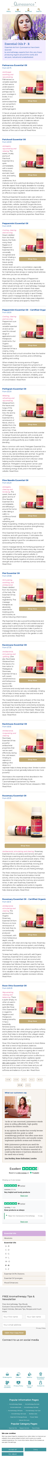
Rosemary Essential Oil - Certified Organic (24, 899)
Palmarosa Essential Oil (14, 65)
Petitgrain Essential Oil (14, 389)
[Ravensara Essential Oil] (32, 663)
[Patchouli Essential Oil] (32, 158)
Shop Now (32, 101)
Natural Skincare (24, 1420)
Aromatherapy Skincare (18, 1414)
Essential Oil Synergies (13, 1278)
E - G (23, 1079)
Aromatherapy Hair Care (33, 1410)
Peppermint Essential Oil (15, 223)
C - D (16, 1079)
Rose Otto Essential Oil (14, 985)
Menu (9, 11)
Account (28, 11)
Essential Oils (10, 1243)
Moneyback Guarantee (41, 1378)
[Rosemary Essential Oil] (25, 821)
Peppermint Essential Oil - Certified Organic (25, 310)
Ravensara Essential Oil (14, 645)
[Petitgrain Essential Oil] (32, 407)
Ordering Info (7, 1377)
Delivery (18, 1377)
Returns (29, 1377)
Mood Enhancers (11, 1283)
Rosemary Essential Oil (14, 795)
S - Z (28, 1085)
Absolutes (8, 1238)
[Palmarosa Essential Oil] (32, 84)
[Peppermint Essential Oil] (32, 242)
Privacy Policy (41, 1328)
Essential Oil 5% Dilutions (14, 1274)
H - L (31, 1079)
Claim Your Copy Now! (14, 1333)
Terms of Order (29, 1386)
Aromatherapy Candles (31, 1407)
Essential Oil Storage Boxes (18, 1417)
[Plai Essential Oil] (32, 592)
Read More (31, 130)
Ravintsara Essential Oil (14, 724)
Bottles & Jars (33, 1414)
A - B (8, 1079)
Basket (18, 11)
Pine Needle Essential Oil (15, 480)
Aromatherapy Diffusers (15, 1410)
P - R (20, 1085)
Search (38, 11)
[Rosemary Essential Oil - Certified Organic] (32, 918)
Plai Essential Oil (11, 573)
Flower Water (34, 1417)
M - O (39, 1079)
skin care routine (9, 1063)
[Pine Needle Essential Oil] (32, 499)
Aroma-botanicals (15, 1407)
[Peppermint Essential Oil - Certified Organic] (32, 328)
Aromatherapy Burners (32, 1404)
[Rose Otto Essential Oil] (32, 1004)
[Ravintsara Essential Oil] (32, 743)
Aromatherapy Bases (15, 1404)
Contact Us (40, 1386)
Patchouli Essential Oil (14, 139)
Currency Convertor (7, 1386)
